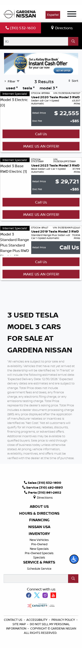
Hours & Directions (39, 513)
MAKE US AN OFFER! (41, 146)
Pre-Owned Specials (39, 553)
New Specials (39, 549)
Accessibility (37, 620)
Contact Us (13, 620)
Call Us (41, 133)
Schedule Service (39, 568)
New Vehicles (39, 540)
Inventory (39, 534)
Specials (39, 557)
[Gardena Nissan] (21, 13)
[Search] (73, 41)
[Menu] (72, 14)
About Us (39, 507)
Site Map (19, 624)
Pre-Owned (39, 544)
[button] (74, 559)
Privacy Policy (63, 620)
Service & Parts (39, 562)
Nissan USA (39, 527)
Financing (39, 520)
